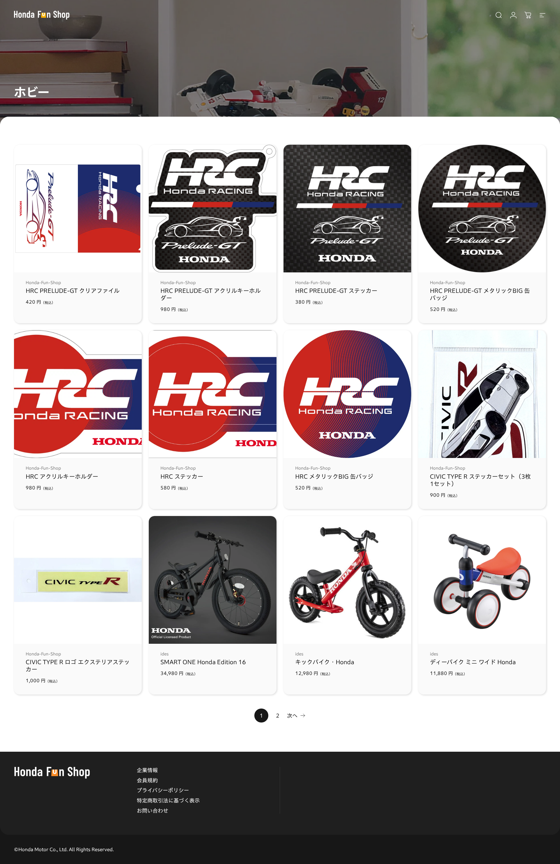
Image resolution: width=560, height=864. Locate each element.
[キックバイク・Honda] (347, 580)
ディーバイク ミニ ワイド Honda (473, 662)
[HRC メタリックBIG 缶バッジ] (347, 394)
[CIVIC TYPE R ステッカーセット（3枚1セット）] (482, 394)
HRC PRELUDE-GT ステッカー (336, 290)
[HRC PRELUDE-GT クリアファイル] (78, 208)
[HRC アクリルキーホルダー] (78, 394)
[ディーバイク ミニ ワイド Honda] (482, 580)
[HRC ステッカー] (212, 394)
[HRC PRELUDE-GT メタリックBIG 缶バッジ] (482, 208)
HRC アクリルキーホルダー (62, 476)
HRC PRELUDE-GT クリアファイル (73, 290)
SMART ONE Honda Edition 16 (203, 662)
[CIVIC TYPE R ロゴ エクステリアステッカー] (78, 580)
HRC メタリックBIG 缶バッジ (334, 476)
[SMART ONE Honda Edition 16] (212, 580)
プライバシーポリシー (163, 790)
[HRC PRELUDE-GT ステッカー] (347, 208)
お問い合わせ (152, 810)
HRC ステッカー (181, 476)
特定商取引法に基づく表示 (168, 800)
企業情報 (147, 770)
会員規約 (147, 780)
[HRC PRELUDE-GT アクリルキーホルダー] (212, 208)
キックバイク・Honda (324, 662)
